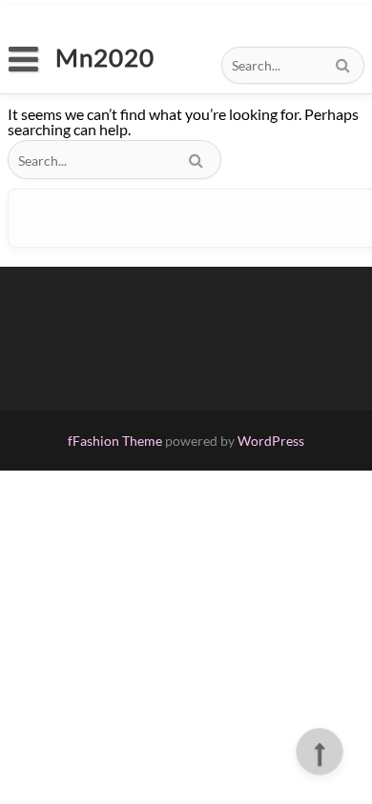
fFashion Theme (115, 440)
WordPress (271, 440)
